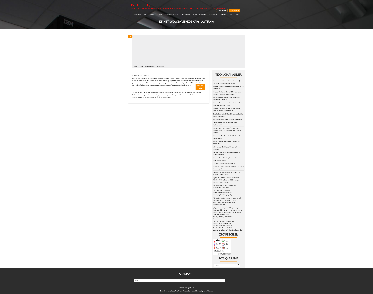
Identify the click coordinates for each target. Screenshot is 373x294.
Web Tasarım (185, 14)
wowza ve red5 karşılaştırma (148, 97)
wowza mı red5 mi (187, 95)
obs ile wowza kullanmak (185, 92)
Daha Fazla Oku (200, 87)
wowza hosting (163, 95)
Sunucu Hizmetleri (171, 14)
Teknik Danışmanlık (199, 14)
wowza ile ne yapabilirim (175, 95)
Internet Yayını (149, 14)
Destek (223, 14)
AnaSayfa (137, 14)
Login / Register (234, 10)
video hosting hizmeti (143, 95)
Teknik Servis (213, 14)
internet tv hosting (172, 92)
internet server (163, 92)
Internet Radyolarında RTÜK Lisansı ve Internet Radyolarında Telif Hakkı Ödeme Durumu (227, 130)
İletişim (238, 14)
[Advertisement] (188, 49)
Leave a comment (165, 97)
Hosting (159, 14)
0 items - (222, 10)
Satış (230, 14)
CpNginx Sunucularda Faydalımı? (224, 163)
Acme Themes (208, 291)
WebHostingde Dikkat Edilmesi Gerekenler (227, 119)
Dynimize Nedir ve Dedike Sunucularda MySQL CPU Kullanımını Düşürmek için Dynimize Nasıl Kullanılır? (226, 180)
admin (147, 75)
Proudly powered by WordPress (171, 291)
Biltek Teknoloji (141, 5)
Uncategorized (138, 92)
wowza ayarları (154, 95)
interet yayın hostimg (152, 92)
